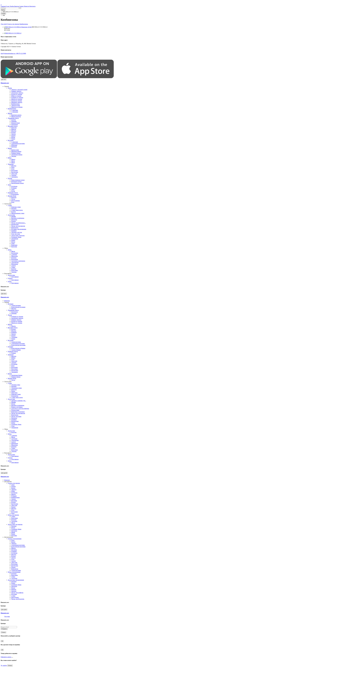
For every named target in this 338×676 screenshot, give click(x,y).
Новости (27, 6)
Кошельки (14, 245)
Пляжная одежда (13, 192)
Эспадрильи (15, 262)
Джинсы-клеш (15, 105)
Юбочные (14, 145)
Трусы (13, 199)
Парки (13, 138)
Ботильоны (14, 259)
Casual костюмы (16, 342)
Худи (12, 169)
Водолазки (14, 170)
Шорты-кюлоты (16, 116)
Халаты (13, 119)
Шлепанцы (14, 264)
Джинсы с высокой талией (19, 89)
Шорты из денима (16, 99)
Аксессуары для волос (18, 235)
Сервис (21, 6)
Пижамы (14, 121)
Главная (3, 6)
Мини (13, 162)
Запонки (13, 591)
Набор (13, 423)
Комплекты (14, 569)
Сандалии (14, 438)
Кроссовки (14, 270)
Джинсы (13, 489)
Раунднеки (14, 369)
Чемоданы (14, 392)
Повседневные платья (17, 180)
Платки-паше (15, 410)
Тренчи (13, 134)
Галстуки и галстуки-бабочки (20, 408)
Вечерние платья (16, 181)
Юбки (9, 158)
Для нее (3, 79)
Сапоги (13, 265)
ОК (2, 641)
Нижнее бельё (15, 123)
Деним (10, 88)
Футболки (14, 186)
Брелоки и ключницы (17, 218)
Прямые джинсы (16, 91)
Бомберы (14, 332)
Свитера (13, 175)
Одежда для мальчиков (14, 538)
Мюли (13, 251)
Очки (13, 243)
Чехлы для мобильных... (18, 223)
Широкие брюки (16, 151)
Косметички (15, 224)
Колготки (14, 246)
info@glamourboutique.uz (8, 53)
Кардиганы (14, 172)
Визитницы (14, 227)
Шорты (10, 113)
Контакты (32, 6)
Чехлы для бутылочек (17, 599)
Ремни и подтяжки (17, 407)
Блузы (13, 191)
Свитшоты (14, 177)
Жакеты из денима (16, 107)
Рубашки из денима (17, 97)
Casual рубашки (16, 350)
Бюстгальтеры (15, 200)
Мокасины (14, 256)
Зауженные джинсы (17, 92)
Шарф (13, 532)
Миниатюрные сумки (17, 213)
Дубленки (14, 337)
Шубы (13, 137)
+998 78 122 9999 (21, 53)
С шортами (14, 110)
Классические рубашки (18, 348)
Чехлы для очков (16, 416)
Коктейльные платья (17, 183)
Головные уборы (16, 237)
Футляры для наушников (18, 229)
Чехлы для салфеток (17, 592)
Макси (13, 159)
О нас (8, 6)
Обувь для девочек (13, 515)
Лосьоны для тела (16, 232)
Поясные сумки (16, 207)
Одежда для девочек (13, 24)
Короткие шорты (16, 115)
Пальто (13, 135)
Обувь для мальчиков (14, 572)
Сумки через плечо (17, 210)
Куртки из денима (16, 94)
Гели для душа (15, 234)
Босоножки (14, 253)
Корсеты (13, 197)
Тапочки (13, 272)
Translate (13, 3)
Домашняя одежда (13, 118)
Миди (13, 161)
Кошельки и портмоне (18, 411)
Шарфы (13, 216)
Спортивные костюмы (18, 143)
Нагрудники (15, 597)
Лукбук (12, 6)
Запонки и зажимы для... (18, 400)
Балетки (13, 269)
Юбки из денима (16, 96)
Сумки (10, 205)
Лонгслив (14, 173)
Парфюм (13, 230)
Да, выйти (4, 665)
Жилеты (13, 131)
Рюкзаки (13, 208)
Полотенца (14, 124)
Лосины (13, 156)
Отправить (4, 629)
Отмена (3, 632)
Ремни (13, 240)
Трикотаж (11, 164)
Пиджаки (10, 304)
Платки (13, 221)
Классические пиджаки (18, 307)
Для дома (4, 609)
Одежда (10, 278)
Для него (3, 293)
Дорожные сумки (16, 388)
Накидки (14, 127)
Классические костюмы (18, 345)
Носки (13, 242)
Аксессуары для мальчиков (16, 580)
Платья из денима (16, 100)
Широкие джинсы (16, 102)
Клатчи (13, 211)
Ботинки (13, 257)
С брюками (14, 112)
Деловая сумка (15, 384)
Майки (13, 358)
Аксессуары (11, 215)
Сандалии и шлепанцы (18, 261)
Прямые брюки (15, 153)
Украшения (14, 238)
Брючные (14, 146)
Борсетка (14, 389)
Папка (13, 391)
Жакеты (13, 129)
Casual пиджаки (16, 305)
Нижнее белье (12, 196)
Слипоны (14, 254)
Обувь (9, 250)
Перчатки (14, 219)
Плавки (13, 353)
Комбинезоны (24, 24)
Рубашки (14, 188)
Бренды (16, 6)
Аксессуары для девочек (15, 524)
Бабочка (13, 589)
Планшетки (14, 396)
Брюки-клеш (15, 150)
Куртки (13, 132)
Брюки (10, 148)
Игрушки (14, 535)
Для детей (4, 24)
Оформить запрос (6, 657)
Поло (12, 167)
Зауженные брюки (16, 154)
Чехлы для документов (18, 226)
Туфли (13, 267)
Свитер (13, 499)
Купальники (15, 194)
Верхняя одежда (12, 126)
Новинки (7, 300)
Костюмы (10, 140)
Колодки (13, 432)
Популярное (15, 276)
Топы (9, 184)
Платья (10, 178)
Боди (12, 202)
